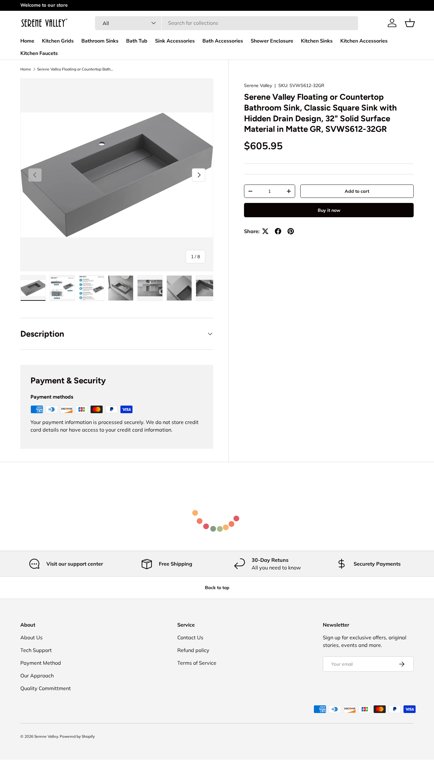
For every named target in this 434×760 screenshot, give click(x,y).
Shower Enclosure (272, 40)
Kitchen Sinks (317, 40)
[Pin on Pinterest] (290, 231)
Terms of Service (196, 663)
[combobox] (226, 23)
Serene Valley (258, 85)
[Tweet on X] (265, 231)
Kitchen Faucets (39, 53)
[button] (410, 23)
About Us (31, 637)
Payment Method (40, 663)
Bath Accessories (222, 40)
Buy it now (329, 210)
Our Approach (37, 675)
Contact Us (190, 637)
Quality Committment (45, 688)
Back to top (217, 587)
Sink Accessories (175, 40)
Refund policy (193, 650)
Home (27, 40)
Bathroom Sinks (100, 40)
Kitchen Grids (58, 40)
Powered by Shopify (77, 736)
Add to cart (357, 191)
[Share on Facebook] (278, 231)
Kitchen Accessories (364, 40)
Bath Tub (136, 40)
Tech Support (36, 650)
